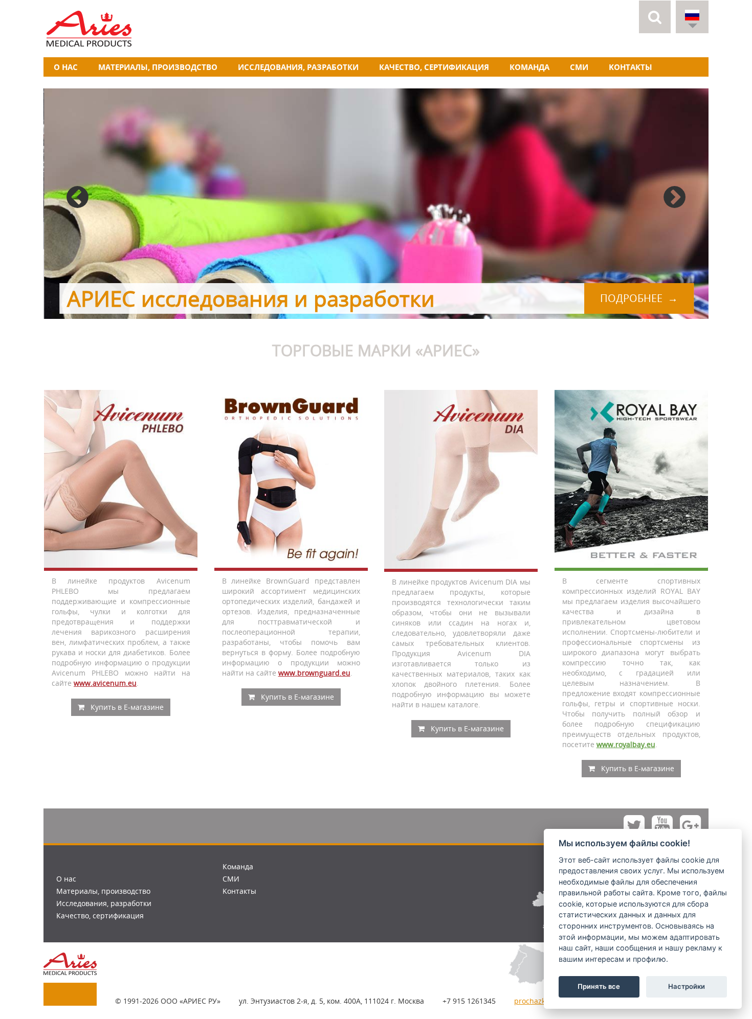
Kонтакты (630, 67)
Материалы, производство (157, 67)
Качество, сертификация (434, 67)
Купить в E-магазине (126, 707)
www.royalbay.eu (625, 744)
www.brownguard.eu (314, 673)
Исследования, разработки (298, 67)
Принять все (599, 986)
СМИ (579, 67)
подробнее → (638, 298)
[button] (655, 17)
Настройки (686, 986)
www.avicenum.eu (105, 683)
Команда (529, 67)
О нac (66, 67)
